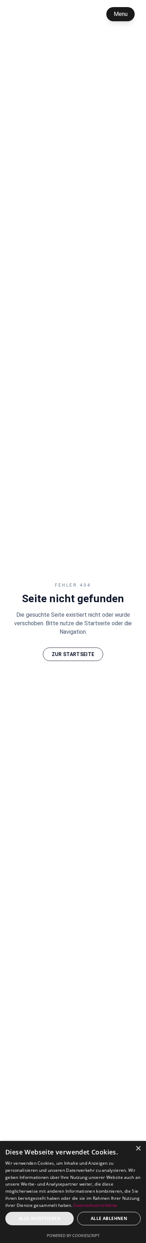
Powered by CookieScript (73, 1235)
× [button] (138, 1148)
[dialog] (73, 1192)
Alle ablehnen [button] (109, 1218)
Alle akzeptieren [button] (39, 1218)
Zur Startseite (73, 654)
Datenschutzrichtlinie (95, 1205)
